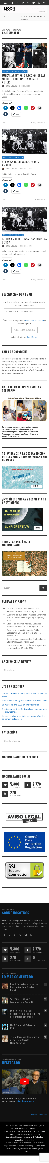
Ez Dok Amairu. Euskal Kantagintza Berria (24, 240)
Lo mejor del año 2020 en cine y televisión (20, 704)
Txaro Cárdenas (11, 86)
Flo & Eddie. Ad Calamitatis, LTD (24, 1027)
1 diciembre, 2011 (25, 169)
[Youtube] (38, 2)
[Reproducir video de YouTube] (24, 1081)
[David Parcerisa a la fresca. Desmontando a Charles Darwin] (5, 985)
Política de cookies (38, 1114)
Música (24, 71)
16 (45, 999)
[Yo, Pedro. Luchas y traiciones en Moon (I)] (5, 1000)
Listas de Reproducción (11, 71)
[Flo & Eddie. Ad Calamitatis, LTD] (5, 1026)
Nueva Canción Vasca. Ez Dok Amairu (20, 163)
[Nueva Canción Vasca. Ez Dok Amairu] (24, 141)
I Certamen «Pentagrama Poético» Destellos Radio (24, 700)
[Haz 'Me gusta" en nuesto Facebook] (27, 785)
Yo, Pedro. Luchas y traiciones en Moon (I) (21, 1000)
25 (45, 984)
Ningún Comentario (39, 122)
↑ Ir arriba (24, 1151)
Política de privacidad (34, 320)
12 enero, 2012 (24, 86)
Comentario (42, 200)
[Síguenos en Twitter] (5, 785)
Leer (4, 123)
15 (45, 1037)
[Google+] (17, 2)
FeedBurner (32, 337)
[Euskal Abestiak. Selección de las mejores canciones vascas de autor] (24, 55)
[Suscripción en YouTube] (5, 794)
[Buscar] (5, 2)
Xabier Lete (19, 158)
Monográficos (8, 158)
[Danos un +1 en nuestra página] (27, 959)
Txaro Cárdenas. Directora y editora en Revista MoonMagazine (24, 1040)
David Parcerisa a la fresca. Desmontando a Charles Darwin (24, 987)
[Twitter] (33, 2)
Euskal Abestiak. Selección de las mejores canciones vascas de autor (23, 78)
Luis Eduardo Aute (25, 1101)
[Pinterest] (28, 2)
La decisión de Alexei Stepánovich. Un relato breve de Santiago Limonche (25, 1013)
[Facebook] (12, 2)
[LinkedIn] (23, 2)
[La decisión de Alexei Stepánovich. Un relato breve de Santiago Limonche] (5, 1012)
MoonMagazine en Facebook (20, 757)
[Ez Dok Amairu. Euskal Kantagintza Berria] (24, 219)
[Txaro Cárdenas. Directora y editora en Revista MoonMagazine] (5, 1038)
